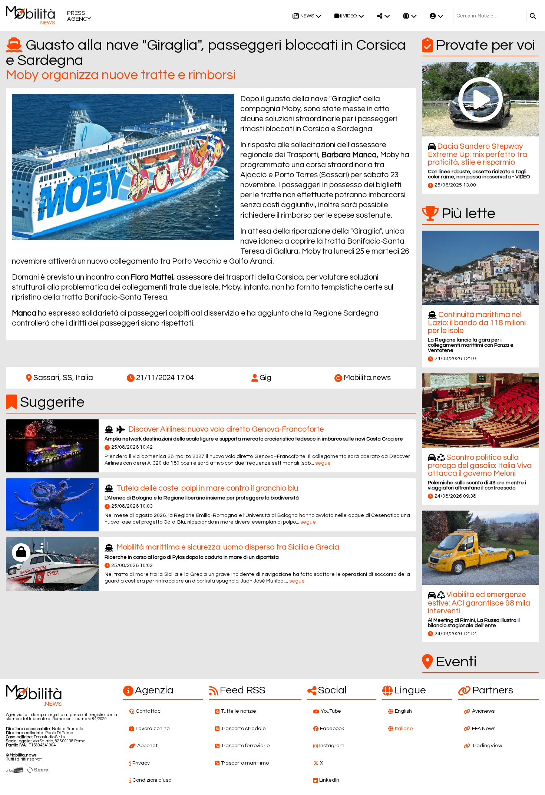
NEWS (307, 16)
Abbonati (148, 745)
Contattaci (149, 711)
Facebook (332, 728)
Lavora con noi (153, 728)
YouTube (331, 711)
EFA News (483, 728)
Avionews (483, 711)
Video (350, 16)
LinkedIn (329, 780)
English (403, 711)
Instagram (331, 745)
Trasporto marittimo (245, 763)
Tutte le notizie (238, 711)
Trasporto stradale (243, 728)
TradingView (487, 745)
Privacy (141, 763)
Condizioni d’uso (151, 780)
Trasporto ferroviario (245, 745)
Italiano (404, 728)
